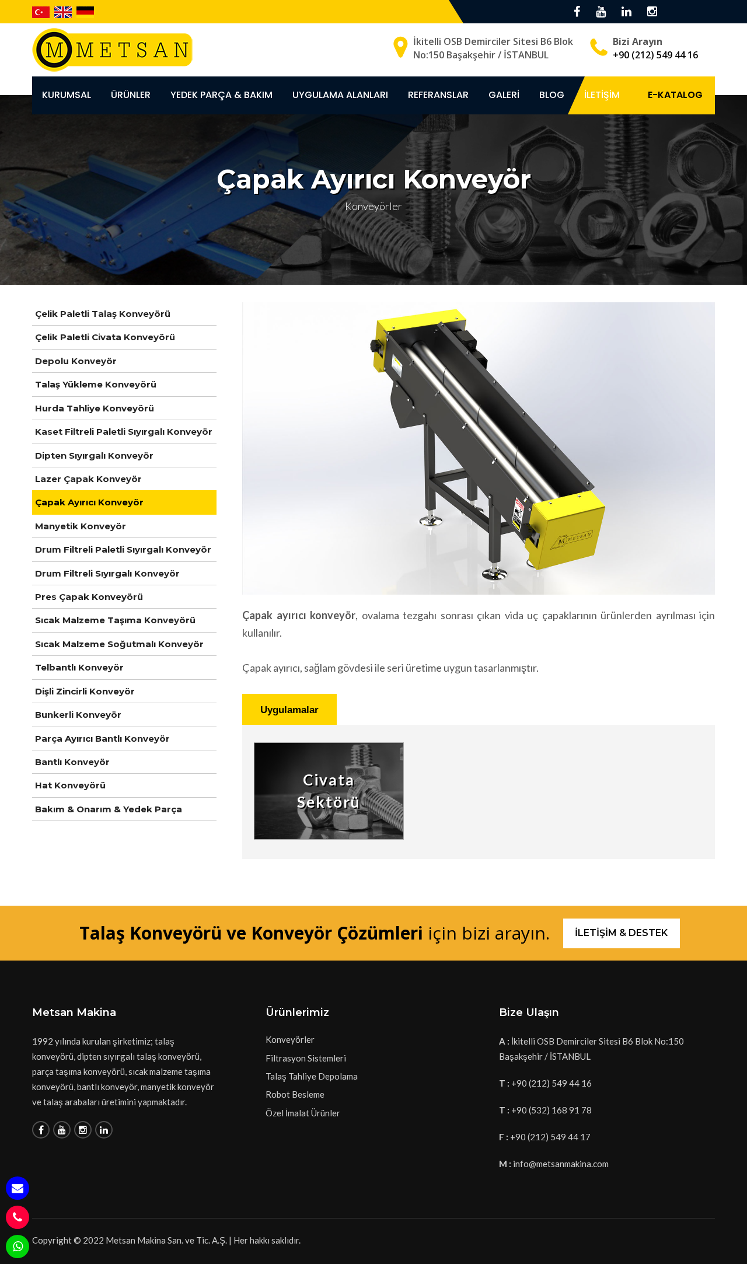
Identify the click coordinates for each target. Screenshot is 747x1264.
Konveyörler (290, 1039)
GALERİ (503, 95)
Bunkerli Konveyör (78, 714)
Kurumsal (66, 95)
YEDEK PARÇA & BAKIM (221, 95)
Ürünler (131, 95)
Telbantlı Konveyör (79, 667)
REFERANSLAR (438, 95)
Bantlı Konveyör (72, 761)
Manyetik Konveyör (80, 526)
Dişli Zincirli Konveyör (85, 691)
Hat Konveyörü (70, 785)
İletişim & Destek (621, 932)
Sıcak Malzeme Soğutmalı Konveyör (119, 644)
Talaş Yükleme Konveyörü (95, 384)
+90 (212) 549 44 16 (655, 54)
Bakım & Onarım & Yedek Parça (108, 809)
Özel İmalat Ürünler (303, 1113)
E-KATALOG (675, 95)
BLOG (551, 95)
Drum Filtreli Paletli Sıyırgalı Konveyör (123, 549)
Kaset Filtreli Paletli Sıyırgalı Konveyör (123, 431)
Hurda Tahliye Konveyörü (94, 408)
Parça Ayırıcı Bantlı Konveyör (102, 738)
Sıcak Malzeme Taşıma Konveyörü (115, 620)
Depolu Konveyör (76, 360)
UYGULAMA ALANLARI (340, 95)
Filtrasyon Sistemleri (306, 1058)
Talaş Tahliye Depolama (312, 1076)
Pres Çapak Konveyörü (89, 596)
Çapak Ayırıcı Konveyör (89, 502)
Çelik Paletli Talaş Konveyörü (102, 313)
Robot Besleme (295, 1094)
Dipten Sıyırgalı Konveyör (94, 455)
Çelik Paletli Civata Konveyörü (105, 337)
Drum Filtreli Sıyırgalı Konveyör (107, 573)
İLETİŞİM (602, 95)
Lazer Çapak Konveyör (88, 478)
